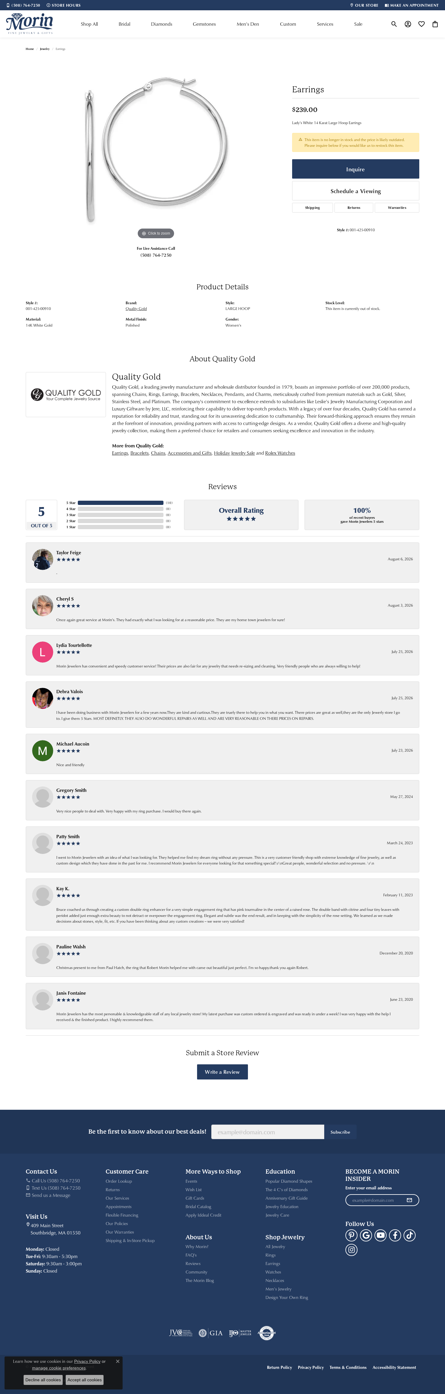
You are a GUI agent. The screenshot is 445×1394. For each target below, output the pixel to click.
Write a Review (222, 1071)
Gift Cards (195, 1198)
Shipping (312, 207)
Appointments (118, 1206)
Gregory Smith (71, 790)
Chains (158, 453)
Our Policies (117, 1223)
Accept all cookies (85, 1379)
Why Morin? (197, 1246)
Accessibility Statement (394, 1367)
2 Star (70, 520)
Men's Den (248, 24)
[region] (156, 150)
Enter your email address (368, 1188)
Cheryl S (65, 598)
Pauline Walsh (71, 946)
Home (30, 49)
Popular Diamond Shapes (288, 1181)
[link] (23, 5)
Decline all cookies (43, 1379)
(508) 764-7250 (155, 255)
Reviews (193, 1263)
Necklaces (274, 1280)
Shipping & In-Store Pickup (130, 1240)
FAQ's (191, 1255)
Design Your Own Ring (286, 1297)
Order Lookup (119, 1181)
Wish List (194, 1189)
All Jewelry (275, 1246)
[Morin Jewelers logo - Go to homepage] (29, 24)
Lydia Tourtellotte (74, 645)
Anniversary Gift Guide (286, 1198)
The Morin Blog (200, 1280)
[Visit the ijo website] (240, 1333)
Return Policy (279, 1367)
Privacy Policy (311, 1367)
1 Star (70, 526)
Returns (354, 207)
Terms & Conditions (348, 1367)
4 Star (70, 508)
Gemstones (204, 24)
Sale (358, 24)
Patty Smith (68, 836)
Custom (288, 24)
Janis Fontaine (71, 993)
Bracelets (139, 453)
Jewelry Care (277, 1215)
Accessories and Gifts (190, 453)
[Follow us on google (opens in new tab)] (366, 1235)
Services (325, 24)
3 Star (70, 514)
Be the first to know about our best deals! (147, 1131)
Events (191, 1181)
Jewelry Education (281, 1206)
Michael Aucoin (72, 743)
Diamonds (161, 24)
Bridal (124, 24)
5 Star (70, 502)
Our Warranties (120, 1232)
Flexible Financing (122, 1215)
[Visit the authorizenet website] (266, 1333)
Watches (273, 1272)
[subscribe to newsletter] (409, 1200)
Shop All (89, 24)
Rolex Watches (280, 453)
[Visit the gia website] (211, 1333)
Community (196, 1272)
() (169, 502)
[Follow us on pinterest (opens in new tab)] (351, 1235)
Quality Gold (136, 308)
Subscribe (340, 1132)
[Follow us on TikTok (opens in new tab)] (410, 1235)
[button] (394, 24)
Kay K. (62, 888)
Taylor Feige (68, 552)
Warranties (397, 207)
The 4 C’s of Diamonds (286, 1189)
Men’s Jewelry (278, 1289)
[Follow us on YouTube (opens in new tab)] (380, 1235)
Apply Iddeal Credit (203, 1215)
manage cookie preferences (59, 1368)
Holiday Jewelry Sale (234, 453)
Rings (270, 1255)
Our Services (117, 1198)
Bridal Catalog (198, 1206)
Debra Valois (69, 691)
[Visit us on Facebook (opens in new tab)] (395, 1235)
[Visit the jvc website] (181, 1333)
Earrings (120, 453)
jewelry (45, 49)
